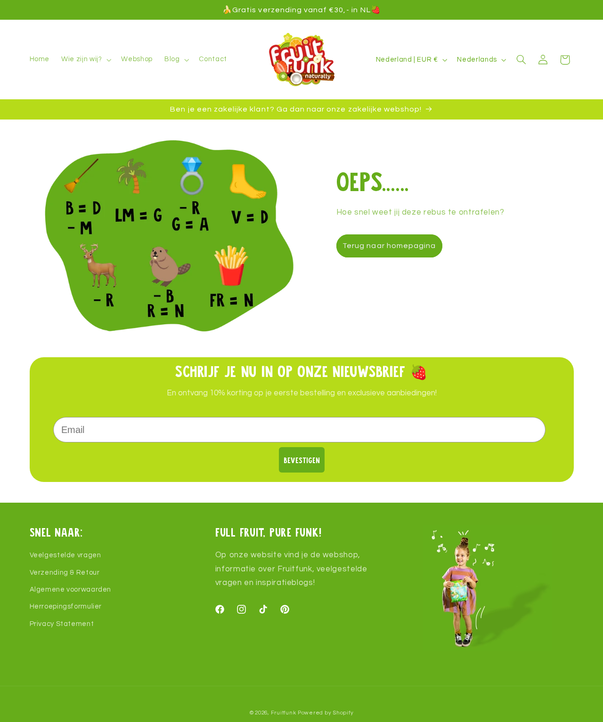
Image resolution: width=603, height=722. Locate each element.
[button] (85, 59)
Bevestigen (302, 460)
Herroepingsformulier (66, 606)
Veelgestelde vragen (65, 555)
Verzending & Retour (65, 572)
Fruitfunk (283, 712)
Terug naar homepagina (389, 245)
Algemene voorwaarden (71, 589)
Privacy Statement (62, 623)
